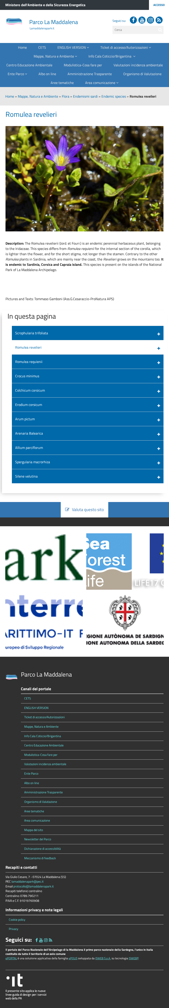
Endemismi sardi (85, 96)
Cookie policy (17, 919)
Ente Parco (16, 73)
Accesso (159, 5)
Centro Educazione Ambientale (29, 65)
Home (22, 47)
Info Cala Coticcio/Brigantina (110, 56)
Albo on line (47, 73)
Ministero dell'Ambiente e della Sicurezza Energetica (45, 4)
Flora (65, 96)
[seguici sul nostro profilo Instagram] (150, 20)
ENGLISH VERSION (72, 47)
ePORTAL (11, 958)
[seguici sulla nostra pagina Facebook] (133, 20)
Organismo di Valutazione (142, 73)
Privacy (13, 928)
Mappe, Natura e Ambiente (54, 56)
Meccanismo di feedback (40, 858)
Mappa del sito (33, 830)
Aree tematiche (62, 82)
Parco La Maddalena (53, 22)
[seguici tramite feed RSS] (159, 20)
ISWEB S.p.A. (103, 958)
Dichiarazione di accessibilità (42, 848)
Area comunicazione (100, 82)
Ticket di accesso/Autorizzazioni (124, 47)
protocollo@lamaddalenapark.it (33, 886)
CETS (42, 47)
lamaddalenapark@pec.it (27, 881)
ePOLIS (73, 958)
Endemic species (113, 96)
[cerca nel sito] (160, 29)
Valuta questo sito (86, 509)
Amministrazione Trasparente (90, 73)
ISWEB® (134, 958)
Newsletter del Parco (37, 839)
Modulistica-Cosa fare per (83, 65)
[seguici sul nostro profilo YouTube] (141, 20)
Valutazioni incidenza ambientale (138, 65)
